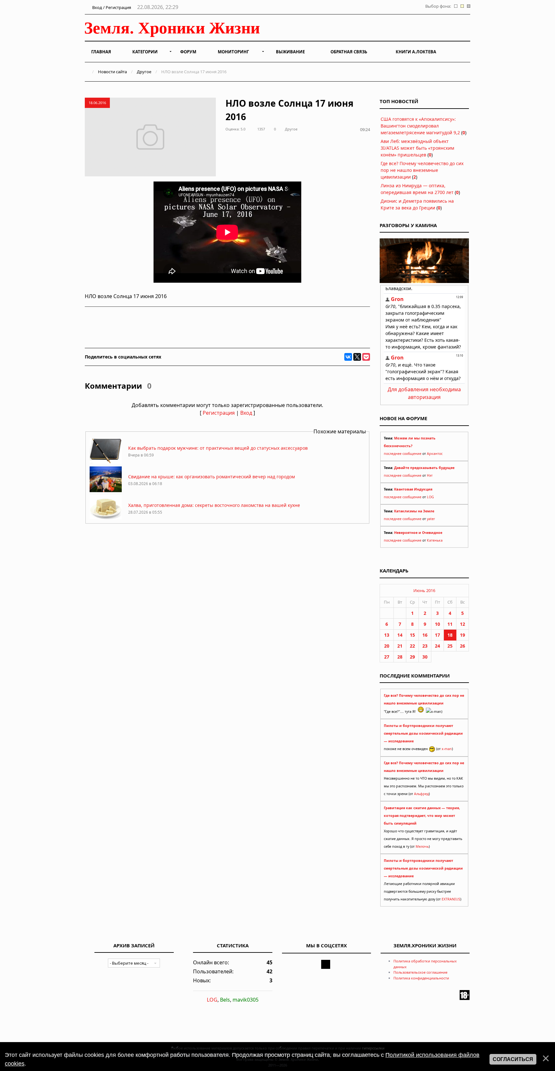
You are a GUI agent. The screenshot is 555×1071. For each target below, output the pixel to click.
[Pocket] (366, 357)
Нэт (430, 475)
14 (399, 635)
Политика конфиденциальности (421, 978)
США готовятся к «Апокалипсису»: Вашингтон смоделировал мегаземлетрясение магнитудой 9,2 (420, 126)
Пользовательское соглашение (420, 972)
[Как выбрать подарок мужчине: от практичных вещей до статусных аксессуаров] (106, 462)
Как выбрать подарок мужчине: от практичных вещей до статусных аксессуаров (218, 448)
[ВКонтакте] (348, 357)
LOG (430, 497)
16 (424, 635)
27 (386, 657)
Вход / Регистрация (111, 7)
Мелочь (422, 846)
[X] (357, 357)
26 (462, 646)
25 (450, 646)
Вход (246, 412)
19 (462, 635)
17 (437, 635)
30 (424, 657)
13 (386, 635)
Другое (144, 72)
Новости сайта (112, 72)
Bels (225, 999)
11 (450, 624)
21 (399, 646)
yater (431, 519)
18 (450, 635)
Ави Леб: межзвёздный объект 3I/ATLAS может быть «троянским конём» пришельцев (417, 148)
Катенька (435, 540)
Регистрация (219, 412)
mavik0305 (246, 999)
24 (437, 646)
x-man (447, 749)
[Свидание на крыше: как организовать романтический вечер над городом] (106, 490)
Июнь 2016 (424, 590)
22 (412, 646)
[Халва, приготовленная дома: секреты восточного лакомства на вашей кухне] (106, 519)
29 (412, 657)
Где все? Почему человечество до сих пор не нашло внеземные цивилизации (422, 170)
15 (412, 635)
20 (386, 646)
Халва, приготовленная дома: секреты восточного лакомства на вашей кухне (214, 505)
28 (399, 657)
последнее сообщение (402, 453)
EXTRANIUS (451, 899)
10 (437, 624)
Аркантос (435, 453)
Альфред (421, 794)
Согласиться (513, 1059)
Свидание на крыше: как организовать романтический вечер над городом (211, 477)
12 (462, 624)
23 (424, 646)
